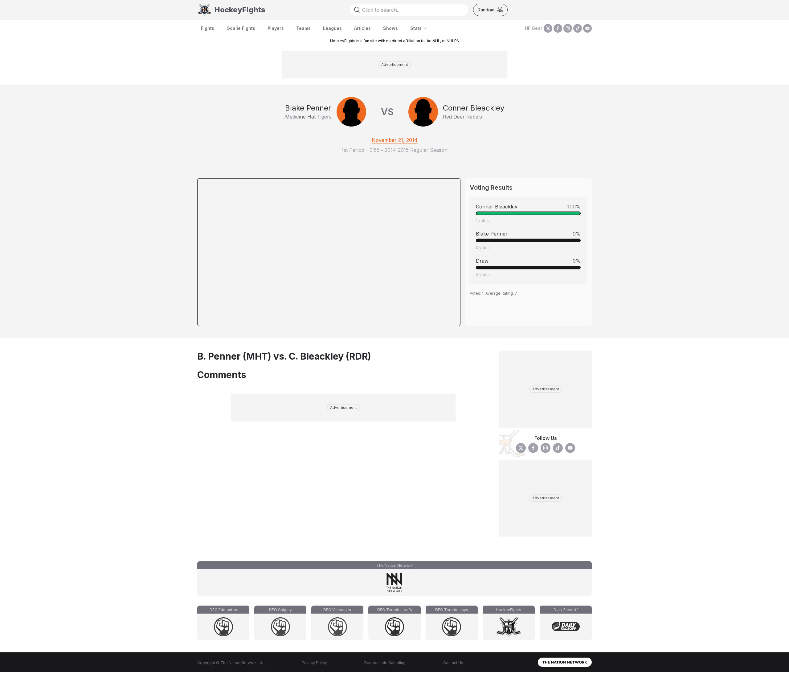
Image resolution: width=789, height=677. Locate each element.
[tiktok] (577, 28)
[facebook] (558, 28)
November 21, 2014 (395, 140)
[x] (548, 28)
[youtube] (587, 28)
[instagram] (567, 28)
